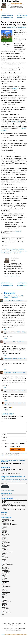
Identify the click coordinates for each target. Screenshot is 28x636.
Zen (3, 614)
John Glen (4, 567)
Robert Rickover (7, 331)
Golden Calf (5, 557)
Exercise (4, 550)
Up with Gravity (5, 610)
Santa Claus (5, 590)
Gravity (4, 559)
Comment (5, 421)
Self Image (4, 593)
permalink (18, 252)
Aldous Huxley (5, 521)
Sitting (3, 597)
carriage (25, 251)
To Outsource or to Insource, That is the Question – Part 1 (22, 15)
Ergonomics (5, 549)
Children (4, 537)
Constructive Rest (6, 542)
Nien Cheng (5, 582)
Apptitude (4, 527)
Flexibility (4, 553)
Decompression (6, 545)
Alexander (15, 88)
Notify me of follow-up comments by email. (14, 443)
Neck (3, 579)
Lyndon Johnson (6, 571)
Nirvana (4, 583)
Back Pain (4, 530)
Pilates (3, 588)
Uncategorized (5, 608)
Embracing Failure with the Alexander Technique (13, 505)
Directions (4, 546)
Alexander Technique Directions (9, 524)
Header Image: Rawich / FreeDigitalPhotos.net (14, 623)
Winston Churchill (6, 612)
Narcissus (4, 576)
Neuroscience (5, 581)
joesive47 (18, 231)
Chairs (3, 535)
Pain (3, 585)
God (3, 556)
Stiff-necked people (6, 601)
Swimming (4, 603)
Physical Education (6, 586)
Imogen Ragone (7, 372)
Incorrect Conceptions (7, 564)
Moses (3, 575)
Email (4, 437)
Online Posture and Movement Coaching (10, 473)
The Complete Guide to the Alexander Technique (12, 463)
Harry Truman (5, 561)
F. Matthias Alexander (6, 252)
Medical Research (6, 574)
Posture (4, 589)
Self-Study (4, 594)
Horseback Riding (6, 563)
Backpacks (4, 531)
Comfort (4, 538)
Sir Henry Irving (15, 121)
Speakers (4, 599)
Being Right (5, 532)
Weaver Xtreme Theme (21, 634)
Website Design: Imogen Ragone (14, 624)
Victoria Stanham (8, 341)
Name (4, 434)
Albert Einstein (5, 519)
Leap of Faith (5, 570)
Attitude (4, 528)
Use (3, 611)
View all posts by (12, 276)
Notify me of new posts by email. (11, 446)
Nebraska (4, 578)
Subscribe (5, 487)
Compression (5, 539)
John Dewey (5, 565)
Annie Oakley (5, 526)
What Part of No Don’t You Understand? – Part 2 (13, 509)
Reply (5, 329)
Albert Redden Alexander (8, 520)
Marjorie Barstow (6, 572)
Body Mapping (5, 534)
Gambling (4, 554)
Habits (3, 560)
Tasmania (4, 604)
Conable (4, 541)
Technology (5, 607)
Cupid (3, 543)
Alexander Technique (11, 249)
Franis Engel (7, 300)
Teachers (4, 605)
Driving (3, 548)
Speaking (4, 600)
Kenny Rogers (5, 568)
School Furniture (6, 592)
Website (4, 440)
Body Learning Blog (10, 1)
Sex (3, 596)
